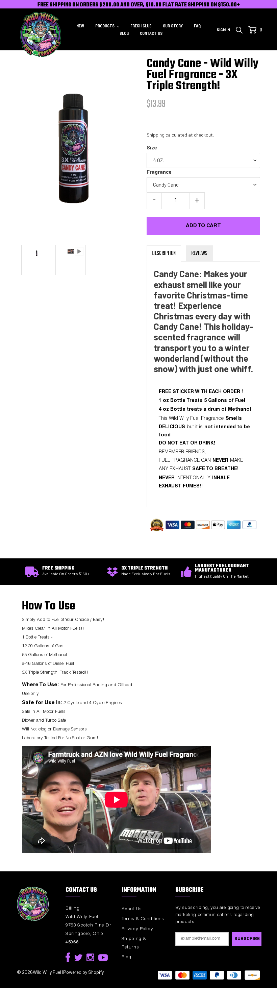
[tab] (164, 253)
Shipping (156, 135)
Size (152, 147)
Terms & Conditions (143, 919)
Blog (126, 957)
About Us (132, 909)
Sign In (225, 29)
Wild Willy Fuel (47, 972)
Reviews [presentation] (199, 253)
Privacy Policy (137, 929)
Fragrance (159, 172)
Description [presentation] (164, 253)
